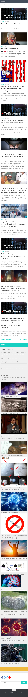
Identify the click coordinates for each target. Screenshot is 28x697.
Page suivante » (23, 339)
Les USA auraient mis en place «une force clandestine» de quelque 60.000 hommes (13, 156)
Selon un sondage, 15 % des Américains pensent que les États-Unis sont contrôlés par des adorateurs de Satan (13, 89)
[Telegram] (7, 677)
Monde (2, 21)
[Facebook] (2, 677)
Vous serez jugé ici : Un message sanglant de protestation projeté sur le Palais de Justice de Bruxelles (13, 288)
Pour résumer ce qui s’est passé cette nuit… (11, 365)
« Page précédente (6, 339)
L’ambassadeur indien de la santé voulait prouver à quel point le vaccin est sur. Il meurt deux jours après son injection (14, 190)
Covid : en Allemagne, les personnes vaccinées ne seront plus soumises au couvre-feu (13, 256)
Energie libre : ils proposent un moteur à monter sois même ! (14, 535)
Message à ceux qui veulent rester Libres (11, 362)
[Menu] (26, 1)
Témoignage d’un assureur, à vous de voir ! (11, 358)
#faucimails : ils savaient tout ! (10, 49)
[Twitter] (5, 677)
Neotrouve (3, 1)
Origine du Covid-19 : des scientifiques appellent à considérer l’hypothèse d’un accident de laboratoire (13, 224)
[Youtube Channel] (9, 677)
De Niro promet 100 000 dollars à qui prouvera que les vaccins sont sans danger (12, 123)
